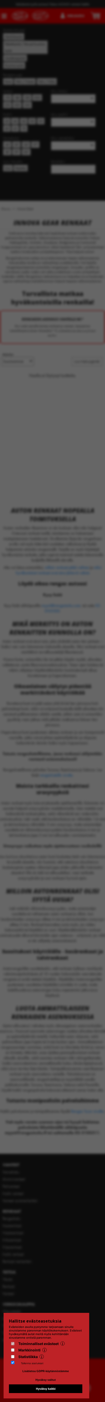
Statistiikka (28, 1356)
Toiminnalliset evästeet (38, 1343)
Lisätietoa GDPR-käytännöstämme (45, 1371)
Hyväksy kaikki (46, 1388)
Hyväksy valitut (45, 1379)
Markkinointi (29, 1350)
